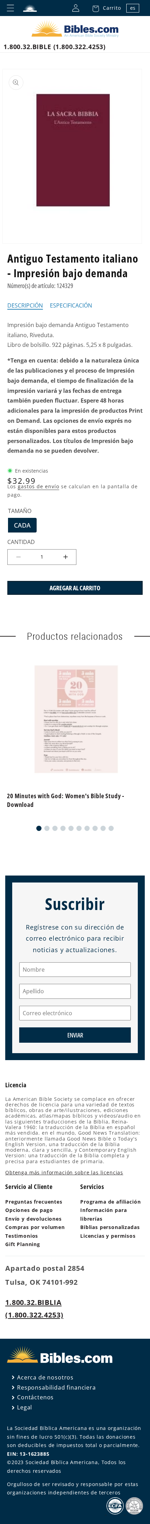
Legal (24, 1407)
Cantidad (21, 542)
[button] (104, 8)
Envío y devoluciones (33, 1218)
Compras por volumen (35, 1227)
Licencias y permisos (108, 1236)
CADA (25, 526)
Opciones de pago (29, 1210)
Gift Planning (22, 1244)
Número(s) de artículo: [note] (40, 285)
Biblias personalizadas (110, 1227)
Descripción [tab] (25, 305)
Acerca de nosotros (45, 1377)
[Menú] (10, 8)
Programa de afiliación (110, 1201)
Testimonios (21, 1236)
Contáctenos (35, 1397)
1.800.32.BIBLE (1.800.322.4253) (54, 46)
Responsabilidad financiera (56, 1387)
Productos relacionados (75, 636)
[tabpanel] (75, 388)
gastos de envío (38, 486)
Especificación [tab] (71, 305)
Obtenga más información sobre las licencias (64, 1172)
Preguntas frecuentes (33, 1201)
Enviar (75, 1035)
